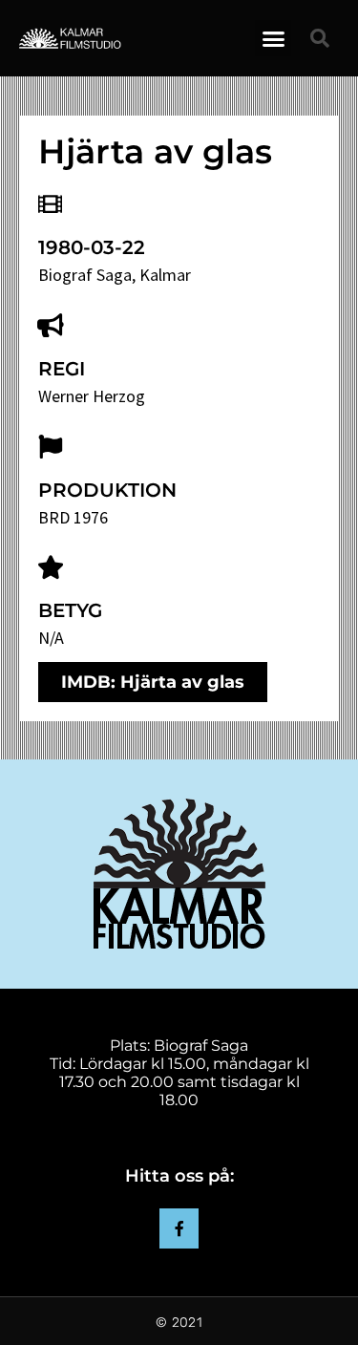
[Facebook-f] (179, 1228)
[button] (273, 38)
